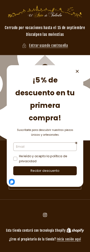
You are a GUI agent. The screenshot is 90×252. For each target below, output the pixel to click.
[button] (45, 45)
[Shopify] (75, 230)
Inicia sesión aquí (69, 239)
